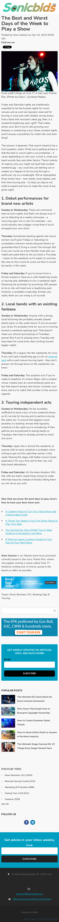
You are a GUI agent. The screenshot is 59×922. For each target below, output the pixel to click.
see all (5, 804)
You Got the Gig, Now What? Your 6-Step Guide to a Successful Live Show (28, 531)
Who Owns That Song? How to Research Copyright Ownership (33, 710)
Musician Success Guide (20, 781)
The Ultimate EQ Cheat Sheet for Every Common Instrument (34, 699)
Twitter (18, 42)
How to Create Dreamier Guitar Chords (33, 722)
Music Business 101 (20, 594)
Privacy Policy (30, 919)
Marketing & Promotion (19, 787)
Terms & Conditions (48, 919)
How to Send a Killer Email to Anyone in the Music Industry (37, 734)
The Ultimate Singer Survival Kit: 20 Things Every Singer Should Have (36, 746)
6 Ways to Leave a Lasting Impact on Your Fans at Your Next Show (28, 541)
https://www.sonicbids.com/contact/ (32, 899)
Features (12, 799)
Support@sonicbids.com (29, 894)
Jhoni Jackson (20, 35)
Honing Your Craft (17, 793)
